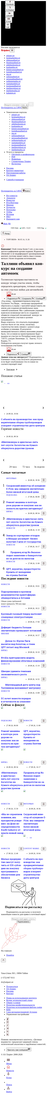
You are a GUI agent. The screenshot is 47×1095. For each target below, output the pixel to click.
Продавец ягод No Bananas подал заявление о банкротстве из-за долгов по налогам (24, 555)
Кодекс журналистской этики (19, 1000)
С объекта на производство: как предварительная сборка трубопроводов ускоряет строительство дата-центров (23, 422)
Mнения (5, 634)
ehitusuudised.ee (13, 60)
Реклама (10, 991)
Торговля (10, 369)
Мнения (9, 205)
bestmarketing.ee (13, 58)
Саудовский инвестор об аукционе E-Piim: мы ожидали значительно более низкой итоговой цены (25, 488)
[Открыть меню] (12, 50)
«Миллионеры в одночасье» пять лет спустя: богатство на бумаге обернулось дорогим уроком (19, 445)
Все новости (11, 196)
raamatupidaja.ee (13, 84)
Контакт (10, 993)
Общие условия (13, 1003)
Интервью (11, 478)
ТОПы (9, 212)
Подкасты (10, 207)
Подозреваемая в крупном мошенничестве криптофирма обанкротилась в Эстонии (18, 594)
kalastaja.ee (11, 93)
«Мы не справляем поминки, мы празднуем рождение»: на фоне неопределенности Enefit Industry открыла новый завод (12, 823)
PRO (8, 217)
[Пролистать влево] (3, 407)
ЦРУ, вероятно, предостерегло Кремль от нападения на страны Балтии (23, 572)
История (10, 214)
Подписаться (12, 986)
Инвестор (10, 200)
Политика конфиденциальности (20, 1005)
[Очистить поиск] (31, 104)
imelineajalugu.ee (13, 88)
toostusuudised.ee (13, 86)
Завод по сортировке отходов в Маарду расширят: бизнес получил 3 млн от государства (23, 538)
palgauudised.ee (12, 77)
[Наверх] (3, 960)
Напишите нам (13, 219)
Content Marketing (34, 849)
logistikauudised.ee (14, 72)
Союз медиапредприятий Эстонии (21, 1012)
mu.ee (8, 74)
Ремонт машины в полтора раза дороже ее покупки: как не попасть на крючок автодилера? (24, 505)
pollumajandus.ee (13, 81)
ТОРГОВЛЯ (11, 240)
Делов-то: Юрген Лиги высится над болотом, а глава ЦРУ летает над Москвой (18, 644)
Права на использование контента (21, 998)
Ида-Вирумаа (12, 203)
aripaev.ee (10, 55)
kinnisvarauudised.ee (15, 70)
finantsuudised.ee (13, 62)
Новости (10, 528)
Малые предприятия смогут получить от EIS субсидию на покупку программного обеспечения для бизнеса (11, 868)
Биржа (9, 512)
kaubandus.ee (11, 67)
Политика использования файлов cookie (24, 1007)
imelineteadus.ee (13, 91)
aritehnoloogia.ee (13, 65)
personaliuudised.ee (14, 79)
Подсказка (11, 210)
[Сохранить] (43, 480)
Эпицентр (10, 198)
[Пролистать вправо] (43, 407)
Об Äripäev (11, 989)
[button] (10, 3)
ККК (8, 1010)
